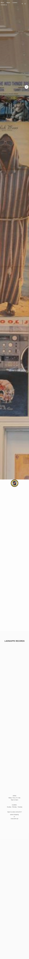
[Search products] (26, 87)
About (8, 2)
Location (15, 2)
